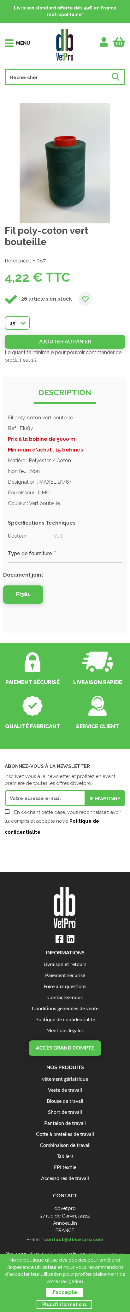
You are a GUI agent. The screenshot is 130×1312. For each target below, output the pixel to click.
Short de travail (65, 1112)
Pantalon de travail (65, 1123)
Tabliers (65, 1156)
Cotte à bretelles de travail (65, 1134)
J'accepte (64, 1292)
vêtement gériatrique (65, 1079)
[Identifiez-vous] (104, 42)
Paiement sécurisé (65, 975)
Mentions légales (65, 1030)
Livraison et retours (65, 964)
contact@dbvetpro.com (73, 1239)
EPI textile (65, 1167)
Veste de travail (65, 1090)
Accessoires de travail (65, 1178)
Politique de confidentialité (65, 1019)
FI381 (23, 594)
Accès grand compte (65, 1048)
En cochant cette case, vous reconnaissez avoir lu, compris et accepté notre (63, 822)
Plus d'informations (64, 1304)
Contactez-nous (65, 997)
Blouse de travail (65, 1101)
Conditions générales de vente (65, 1008)
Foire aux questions (65, 986)
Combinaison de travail (65, 1145)
